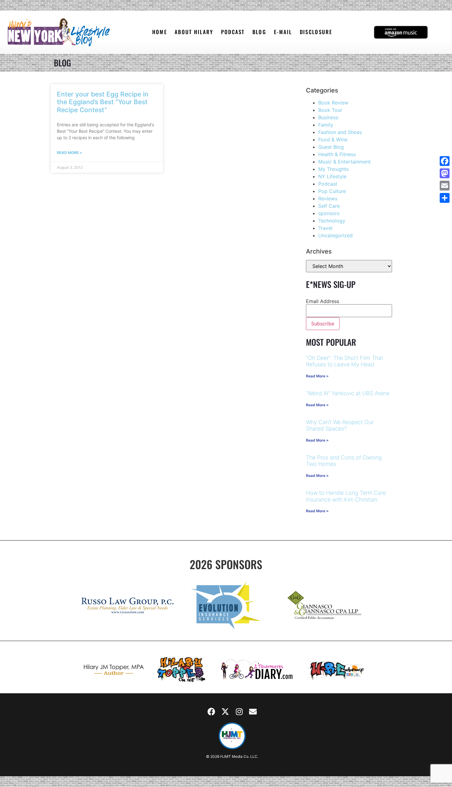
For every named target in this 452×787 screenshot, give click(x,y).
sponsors (328, 213)
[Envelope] (253, 712)
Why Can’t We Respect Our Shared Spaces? (340, 425)
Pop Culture (332, 191)
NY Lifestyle (332, 176)
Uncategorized (335, 235)
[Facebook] (211, 712)
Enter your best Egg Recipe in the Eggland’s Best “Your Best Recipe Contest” (103, 101)
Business (328, 117)
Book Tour (330, 110)
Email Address (322, 301)
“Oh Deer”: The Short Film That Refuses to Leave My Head (344, 361)
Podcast (327, 184)
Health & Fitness (337, 154)
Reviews (327, 198)
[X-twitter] (225, 712)
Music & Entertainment (344, 162)
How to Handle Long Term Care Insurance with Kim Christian (346, 496)
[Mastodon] (444, 173)
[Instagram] (239, 712)
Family (325, 125)
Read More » (69, 152)
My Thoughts (333, 169)
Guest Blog (331, 147)
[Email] (444, 185)
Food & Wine (332, 139)
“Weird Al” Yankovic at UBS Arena (347, 393)
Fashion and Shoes (340, 132)
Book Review (333, 103)
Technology (331, 221)
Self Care (329, 206)
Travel (325, 228)
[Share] (444, 198)
